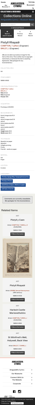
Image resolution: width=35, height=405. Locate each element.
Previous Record (20, 34)
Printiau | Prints (7, 181)
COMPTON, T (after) (10, 46)
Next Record (30, 34)
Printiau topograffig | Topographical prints (15, 177)
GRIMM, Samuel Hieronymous (19, 290)
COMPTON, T (16, 225)
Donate (3, 2)
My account (30, 5)
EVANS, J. (23, 345)
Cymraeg (31, 2)
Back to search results (7, 34)
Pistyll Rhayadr (17, 285)
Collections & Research (11, 11)
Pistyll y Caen (17, 220)
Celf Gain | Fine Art (8, 189)
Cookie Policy (11, 401)
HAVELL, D (24, 225)
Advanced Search (18, 28)
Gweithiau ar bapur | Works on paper (13, 185)
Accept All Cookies (17, 403)
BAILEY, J (5, 48)
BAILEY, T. (16, 345)
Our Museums (5, 6)
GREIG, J (24, 318)
